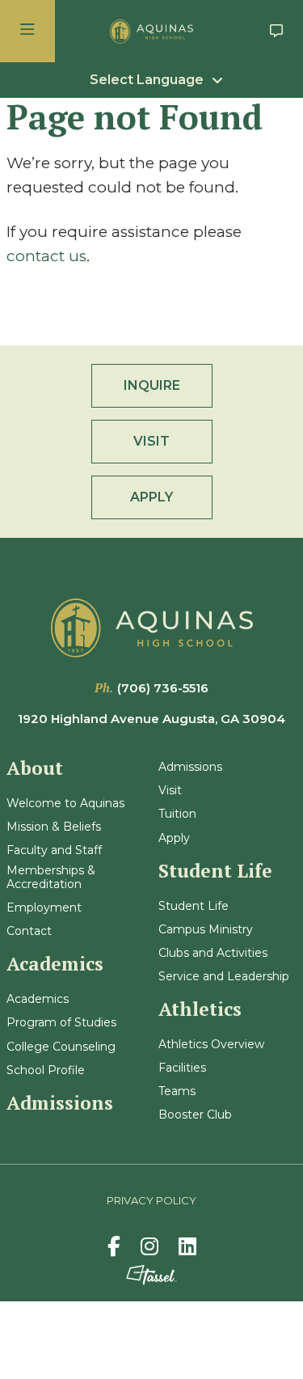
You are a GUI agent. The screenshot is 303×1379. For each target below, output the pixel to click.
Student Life (193, 906)
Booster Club (195, 1115)
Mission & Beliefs (53, 827)
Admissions (190, 767)
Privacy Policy (151, 1200)
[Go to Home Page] (151, 31)
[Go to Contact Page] (276, 31)
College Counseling (61, 1047)
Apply (174, 838)
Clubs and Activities (212, 953)
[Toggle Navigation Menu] (27, 31)
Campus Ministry (205, 930)
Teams (177, 1091)
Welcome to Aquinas (65, 803)
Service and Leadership (223, 976)
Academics (37, 999)
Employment (44, 908)
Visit (170, 790)
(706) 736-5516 (162, 688)
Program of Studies (61, 1023)
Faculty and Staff (54, 850)
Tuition (177, 814)
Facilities (182, 1068)
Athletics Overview (211, 1044)
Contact (29, 931)
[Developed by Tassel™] (151, 1275)
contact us (46, 256)
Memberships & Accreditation (50, 878)
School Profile (45, 1070)
